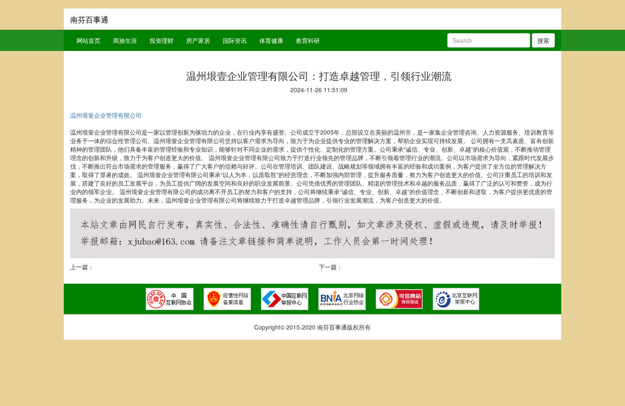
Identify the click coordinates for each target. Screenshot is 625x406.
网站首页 (88, 40)
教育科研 (308, 40)
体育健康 (271, 40)
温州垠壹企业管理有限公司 (106, 115)
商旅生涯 (125, 40)
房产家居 (198, 40)
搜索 (543, 40)
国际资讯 (235, 40)
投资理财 (161, 40)
